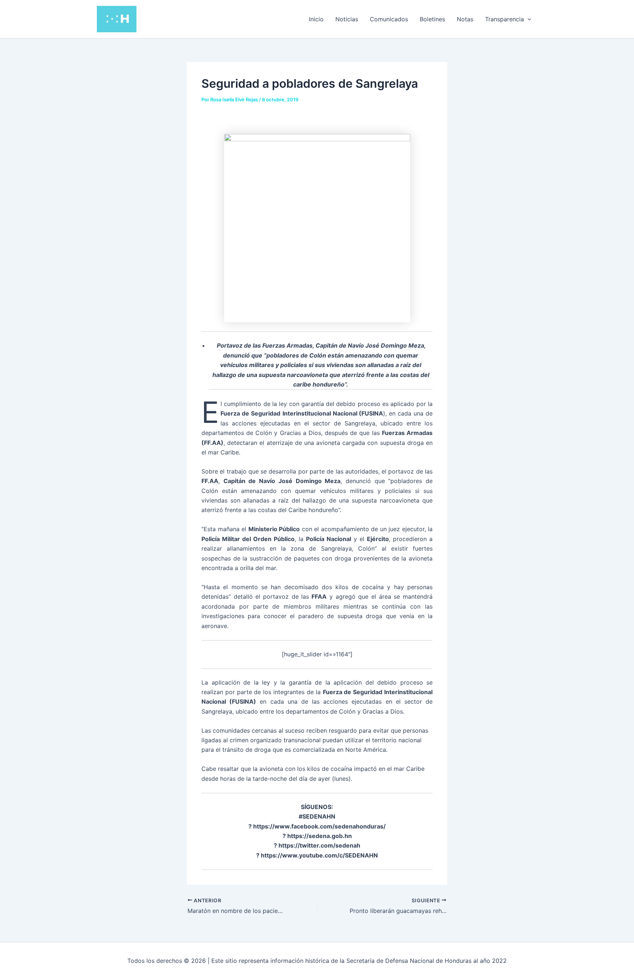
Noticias (346, 19)
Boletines (432, 19)
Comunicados (389, 19)
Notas (465, 19)
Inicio (316, 19)
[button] (527, 19)
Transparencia (504, 19)
